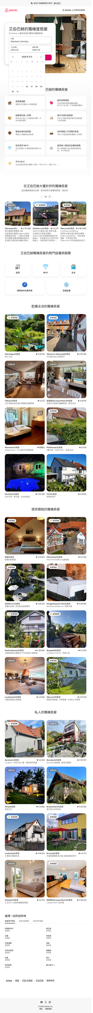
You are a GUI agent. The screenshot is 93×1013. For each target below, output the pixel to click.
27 (32, 86)
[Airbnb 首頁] (11, 10)
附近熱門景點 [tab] (38, 921)
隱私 (41, 1009)
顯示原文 (57, 3)
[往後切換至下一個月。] (41, 57)
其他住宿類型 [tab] (24, 921)
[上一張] (41, 197)
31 (17, 91)
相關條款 (48, 1009)
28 (36, 86)
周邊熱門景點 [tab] (10, 921)
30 (13, 91)
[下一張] (50, 197)
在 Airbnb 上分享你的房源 (73, 10)
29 (41, 86)
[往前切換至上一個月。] (13, 57)
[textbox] (19, 49)
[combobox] (30, 41)
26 (27, 86)
